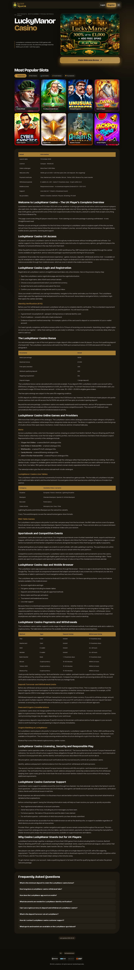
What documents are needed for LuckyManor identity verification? (46, 901)
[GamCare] (54, 958)
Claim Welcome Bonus (88, 60)
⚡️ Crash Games (57, 75)
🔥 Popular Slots (20, 75)
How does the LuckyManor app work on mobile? (38, 895)
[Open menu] (118, 5)
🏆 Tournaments (69, 75)
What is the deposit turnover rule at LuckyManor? (39, 914)
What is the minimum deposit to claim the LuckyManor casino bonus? (47, 883)
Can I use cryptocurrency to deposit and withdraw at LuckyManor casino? (48, 908)
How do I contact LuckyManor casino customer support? (42, 920)
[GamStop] (63, 958)
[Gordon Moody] (79, 958)
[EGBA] (71, 958)
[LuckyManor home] (19, 5)
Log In (102, 5)
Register (111, 5)
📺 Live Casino (45, 75)
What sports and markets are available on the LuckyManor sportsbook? (48, 926)
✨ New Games (33, 75)
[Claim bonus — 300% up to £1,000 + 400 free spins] (90, 34)
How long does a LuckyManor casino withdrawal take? (41, 889)
